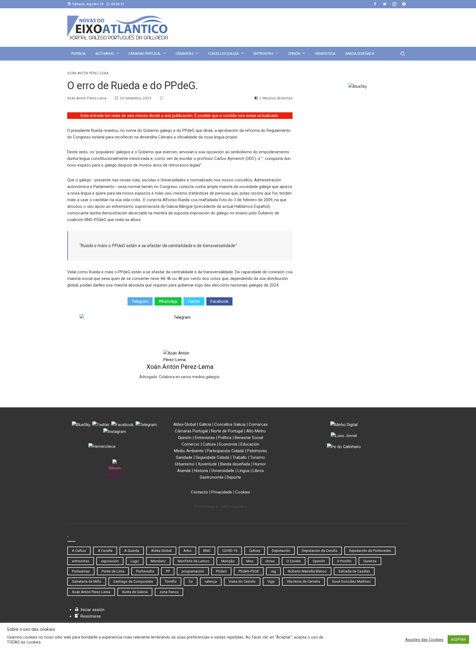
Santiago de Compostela (133, 581)
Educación (249, 444)
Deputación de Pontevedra (370, 551)
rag (273, 571)
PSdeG (221, 571)
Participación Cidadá (225, 450)
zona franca (168, 592)
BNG (206, 551)
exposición (110, 561)
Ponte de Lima (113, 571)
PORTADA (78, 53)
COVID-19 (229, 551)
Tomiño (171, 581)
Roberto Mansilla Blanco (307, 571)
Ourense (370, 561)
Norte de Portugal (227, 431)
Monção (227, 561)
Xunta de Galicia (135, 592)
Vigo (271, 581)
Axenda (184, 470)
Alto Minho (104, 53)
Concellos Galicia (223, 53)
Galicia (205, 424)
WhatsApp (168, 301)
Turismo (257, 457)
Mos (249, 561)
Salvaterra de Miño (86, 581)
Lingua (243, 470)
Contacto (199, 492)
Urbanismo (184, 464)
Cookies (242, 492)
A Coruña (105, 551)
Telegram (140, 301)
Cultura (209, 444)
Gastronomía (211, 477)
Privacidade (221, 492)
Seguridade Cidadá (212, 457)
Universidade (222, 470)
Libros (258, 470)
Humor (259, 464)
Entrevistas (263, 53)
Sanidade (184, 457)
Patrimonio (257, 450)
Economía (228, 444)
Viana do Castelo (242, 581)
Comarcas (184, 53)
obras (270, 561)
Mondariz (158, 561)
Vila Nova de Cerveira (303, 581)
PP (168, 571)
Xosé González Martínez (351, 581)
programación (193, 571)
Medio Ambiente (189, 450)
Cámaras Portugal (144, 53)
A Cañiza (79, 551)
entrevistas (80, 561)
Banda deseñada (359, 53)
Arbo (187, 551)
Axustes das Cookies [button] (424, 639)
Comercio (190, 444)
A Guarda (131, 551)
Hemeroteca (325, 53)
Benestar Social (249, 437)
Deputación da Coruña (319, 551)
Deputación (281, 551)
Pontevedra (145, 571)
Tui (190, 581)
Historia (201, 470)
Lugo (135, 561)
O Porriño (344, 561)
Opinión (294, 53)
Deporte (234, 477)
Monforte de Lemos (193, 561)
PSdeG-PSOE (249, 571)
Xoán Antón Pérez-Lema (88, 73)
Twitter (194, 301)
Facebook (219, 301)
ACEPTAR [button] (458, 639)
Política (224, 437)
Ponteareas (81, 571)
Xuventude (207, 464)
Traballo (239, 457)
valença (211, 581)
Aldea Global (184, 424)
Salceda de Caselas (354, 571)
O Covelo (293, 561)
